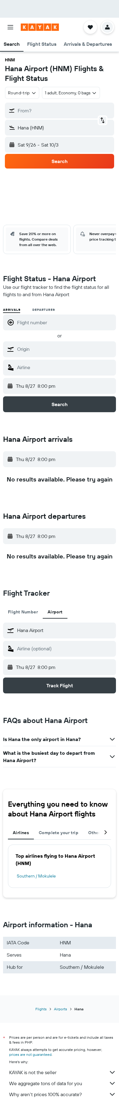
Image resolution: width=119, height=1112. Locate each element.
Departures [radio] (43, 310)
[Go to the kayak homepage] (40, 27)
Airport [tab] (55, 612)
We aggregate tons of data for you (45, 1083)
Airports (60, 1009)
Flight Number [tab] (23, 612)
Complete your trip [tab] (58, 832)
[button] (10, 27)
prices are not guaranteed (30, 1054)
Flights (41, 1009)
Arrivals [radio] (11, 310)
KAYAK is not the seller (32, 1072)
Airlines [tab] (21, 832)
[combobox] (65, 349)
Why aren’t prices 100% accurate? (45, 1094)
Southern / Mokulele (36, 876)
